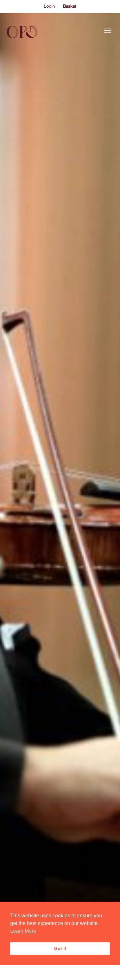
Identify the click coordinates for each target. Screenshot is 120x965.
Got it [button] (60, 948)
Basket (69, 6)
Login (49, 6)
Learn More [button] (23, 931)
